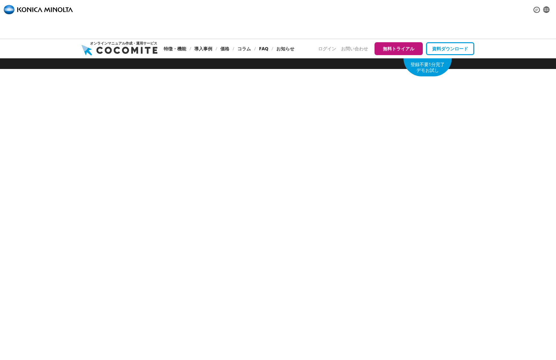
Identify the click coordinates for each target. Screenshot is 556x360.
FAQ (263, 48)
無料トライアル (398, 48)
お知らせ (285, 48)
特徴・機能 (175, 48)
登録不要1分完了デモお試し (428, 67)
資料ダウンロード (450, 48)
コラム (244, 48)
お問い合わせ (354, 48)
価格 (224, 48)
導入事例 (203, 48)
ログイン (327, 48)
